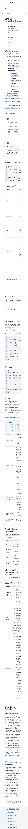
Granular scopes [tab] (17, 417)
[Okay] (17, 802)
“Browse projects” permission (15, 557)
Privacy (10, 818)
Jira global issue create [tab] (7, 582)
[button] (24, 3)
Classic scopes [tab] (9, 417)
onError (18, 742)
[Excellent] (20, 802)
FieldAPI (7, 739)
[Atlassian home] (3, 2)
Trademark (11, 824)
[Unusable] (13, 802)
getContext (8, 328)
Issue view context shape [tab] (13, 333)
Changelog (11, 812)
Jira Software (19, 592)
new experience (12, 66)
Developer (13, 2)
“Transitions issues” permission (16, 563)
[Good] (18, 802)
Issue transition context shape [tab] (18, 333)
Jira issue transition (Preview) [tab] (18, 582)
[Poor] (15, 802)
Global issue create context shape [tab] (8, 333)
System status (12, 815)
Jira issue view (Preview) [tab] (12, 582)
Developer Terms (12, 821)
